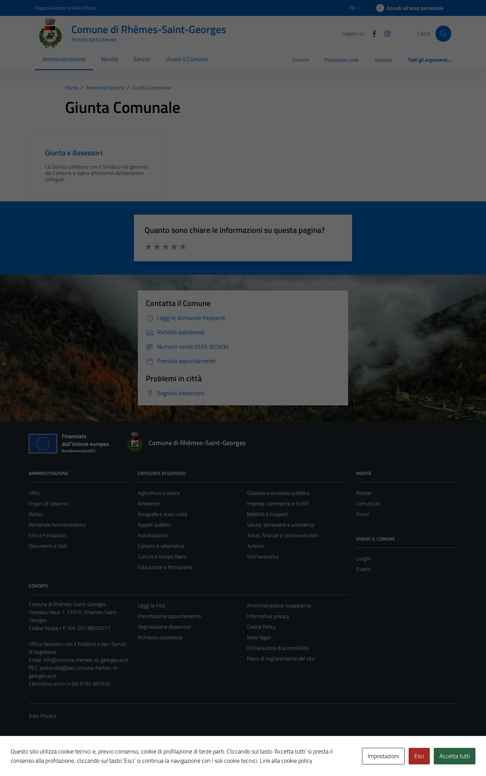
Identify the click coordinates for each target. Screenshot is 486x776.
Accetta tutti (454, 755)
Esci (419, 755)
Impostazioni (383, 755)
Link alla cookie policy (286, 760)
